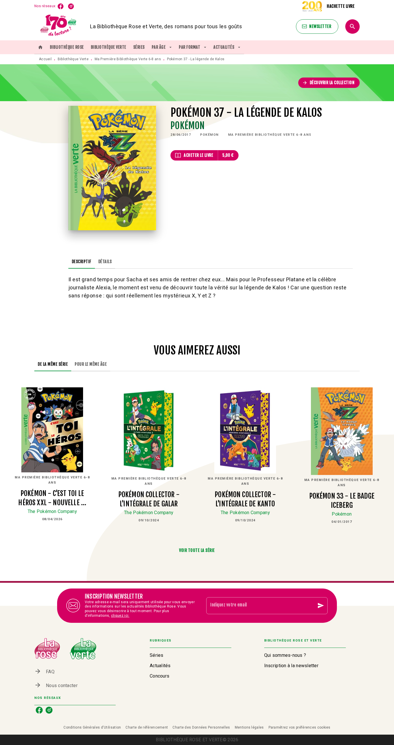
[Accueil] (58, 26)
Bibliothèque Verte (73, 59)
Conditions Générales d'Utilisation (92, 727)
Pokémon (187, 125)
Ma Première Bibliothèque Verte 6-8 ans (128, 59)
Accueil (45, 59)
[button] (317, 26)
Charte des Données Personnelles (201, 727)
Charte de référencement (146, 727)
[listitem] (60, 6)
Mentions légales (249, 727)
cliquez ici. (120, 616)
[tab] (40, 47)
